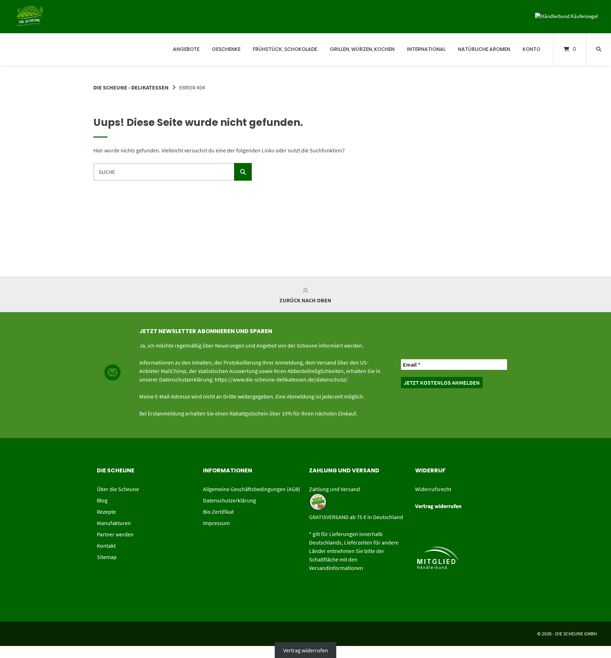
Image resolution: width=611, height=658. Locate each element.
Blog (102, 500)
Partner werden (115, 534)
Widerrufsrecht (433, 489)
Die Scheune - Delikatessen (131, 87)
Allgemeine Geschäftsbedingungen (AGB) (251, 489)
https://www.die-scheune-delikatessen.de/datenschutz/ (281, 379)
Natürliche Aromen (484, 49)
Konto (531, 49)
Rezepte (106, 511)
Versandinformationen (336, 567)
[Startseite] (17, 49)
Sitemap (107, 556)
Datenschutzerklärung (229, 500)
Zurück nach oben (305, 300)
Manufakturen (114, 522)
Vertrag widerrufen (305, 650)
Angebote (186, 49)
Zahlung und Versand (334, 489)
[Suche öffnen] (598, 49)
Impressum (216, 522)
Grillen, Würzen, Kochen (362, 49)
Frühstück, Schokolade (285, 49)
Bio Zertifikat (218, 511)
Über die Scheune (118, 489)
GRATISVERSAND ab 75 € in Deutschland (356, 516)
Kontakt (106, 545)
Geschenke (226, 49)
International (426, 49)
